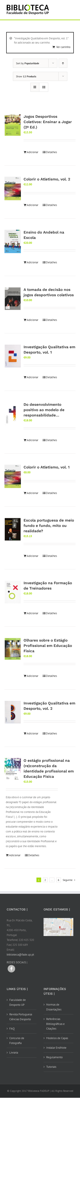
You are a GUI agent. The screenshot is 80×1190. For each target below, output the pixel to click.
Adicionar (32, 152)
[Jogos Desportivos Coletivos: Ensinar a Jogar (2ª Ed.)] (12, 125)
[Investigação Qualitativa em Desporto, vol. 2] (12, 712)
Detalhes (51, 152)
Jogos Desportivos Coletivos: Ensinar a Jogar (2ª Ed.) (48, 121)
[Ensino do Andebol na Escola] (12, 241)
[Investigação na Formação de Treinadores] (12, 592)
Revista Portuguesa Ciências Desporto (20, 1016)
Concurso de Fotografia (16, 1040)
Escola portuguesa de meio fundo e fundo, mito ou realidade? (49, 525)
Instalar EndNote (56, 1048)
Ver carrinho (63, 47)
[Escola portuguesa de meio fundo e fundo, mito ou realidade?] (12, 529)
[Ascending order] (63, 63)
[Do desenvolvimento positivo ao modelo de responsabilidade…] (12, 413)
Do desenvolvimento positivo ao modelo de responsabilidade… (44, 409)
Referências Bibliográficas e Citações (55, 1024)
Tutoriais (51, 1067)
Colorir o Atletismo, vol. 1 (47, 467)
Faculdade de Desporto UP (17, 1002)
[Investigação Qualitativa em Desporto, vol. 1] (12, 356)
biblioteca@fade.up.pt (20, 954)
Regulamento (54, 1057)
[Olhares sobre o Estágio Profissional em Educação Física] (12, 649)
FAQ (12, 1028)
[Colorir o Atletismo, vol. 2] (12, 188)
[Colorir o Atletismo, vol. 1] (12, 476)
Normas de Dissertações (53, 1007)
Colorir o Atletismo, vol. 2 (47, 179)
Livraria (13, 1052)
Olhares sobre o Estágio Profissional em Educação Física (48, 645)
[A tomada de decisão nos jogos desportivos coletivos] (12, 298)
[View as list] (43, 87)
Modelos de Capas (57, 1038)
